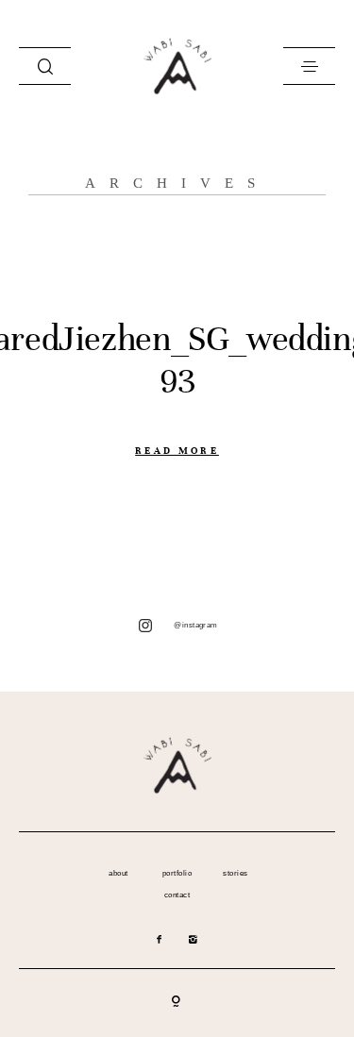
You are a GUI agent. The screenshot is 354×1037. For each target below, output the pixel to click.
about (118, 874)
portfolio (177, 874)
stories (235, 874)
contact (177, 895)
